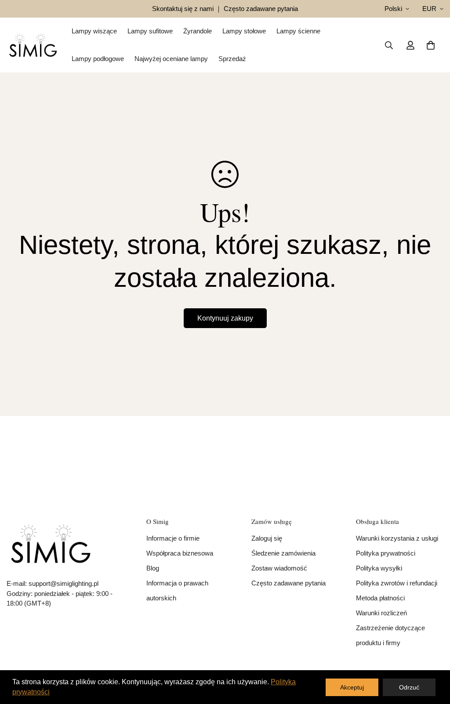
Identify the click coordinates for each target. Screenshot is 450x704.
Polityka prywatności (385, 553)
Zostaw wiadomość (279, 568)
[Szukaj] (388, 45)
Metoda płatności (380, 598)
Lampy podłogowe (98, 58)
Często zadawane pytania (288, 583)
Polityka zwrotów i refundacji (396, 583)
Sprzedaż (232, 58)
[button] (431, 45)
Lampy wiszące (94, 31)
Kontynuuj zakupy (225, 318)
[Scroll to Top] (433, 656)
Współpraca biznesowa (179, 553)
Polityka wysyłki (379, 568)
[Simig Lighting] (33, 45)
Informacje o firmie (173, 538)
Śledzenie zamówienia (283, 553)
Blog (152, 568)
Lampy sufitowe (150, 31)
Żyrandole (197, 31)
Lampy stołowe (244, 31)
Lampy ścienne (298, 31)
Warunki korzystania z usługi (397, 538)
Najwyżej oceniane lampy (171, 58)
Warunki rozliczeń (381, 613)
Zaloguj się (266, 538)
